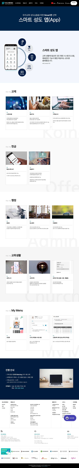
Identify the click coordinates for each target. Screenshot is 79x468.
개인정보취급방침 (44, 466)
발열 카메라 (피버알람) (34, 423)
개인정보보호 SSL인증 (56, 414)
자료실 (63, 404)
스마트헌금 (32, 410)
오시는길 (3, 408)
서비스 (36, 3)
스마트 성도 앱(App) (33, 405)
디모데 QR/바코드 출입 (34, 424)
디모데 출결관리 (33, 422)
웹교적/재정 (13, 407)
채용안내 (74, 404)
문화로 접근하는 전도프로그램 (35, 415)
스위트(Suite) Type (55, 404)
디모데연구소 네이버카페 (66, 413)
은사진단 (31, 418)
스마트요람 (32, 407)
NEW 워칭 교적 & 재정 (14, 405)
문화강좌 (31, 416)
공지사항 (63, 406)
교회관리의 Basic (13, 404)
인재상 (74, 406)
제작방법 (53, 405)
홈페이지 (31, 3)
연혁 (2, 406)
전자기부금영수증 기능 (34, 413)
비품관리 (12, 418)
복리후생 (74, 408)
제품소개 (25, 3)
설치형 (12, 408)
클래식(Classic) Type (55, 407)
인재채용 (41, 3)
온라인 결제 (64, 409)
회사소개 (3, 404)
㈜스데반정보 (18, 3)
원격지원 (73, 2)
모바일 (12, 410)
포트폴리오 (54, 412)
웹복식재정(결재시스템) (14, 416)
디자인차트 (54, 410)
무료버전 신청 (64, 408)
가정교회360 (13, 423)
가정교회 (12, 422)
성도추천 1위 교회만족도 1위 (35, 404)
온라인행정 (32, 408)
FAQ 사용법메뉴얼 (65, 411)
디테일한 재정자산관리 (14, 415)
